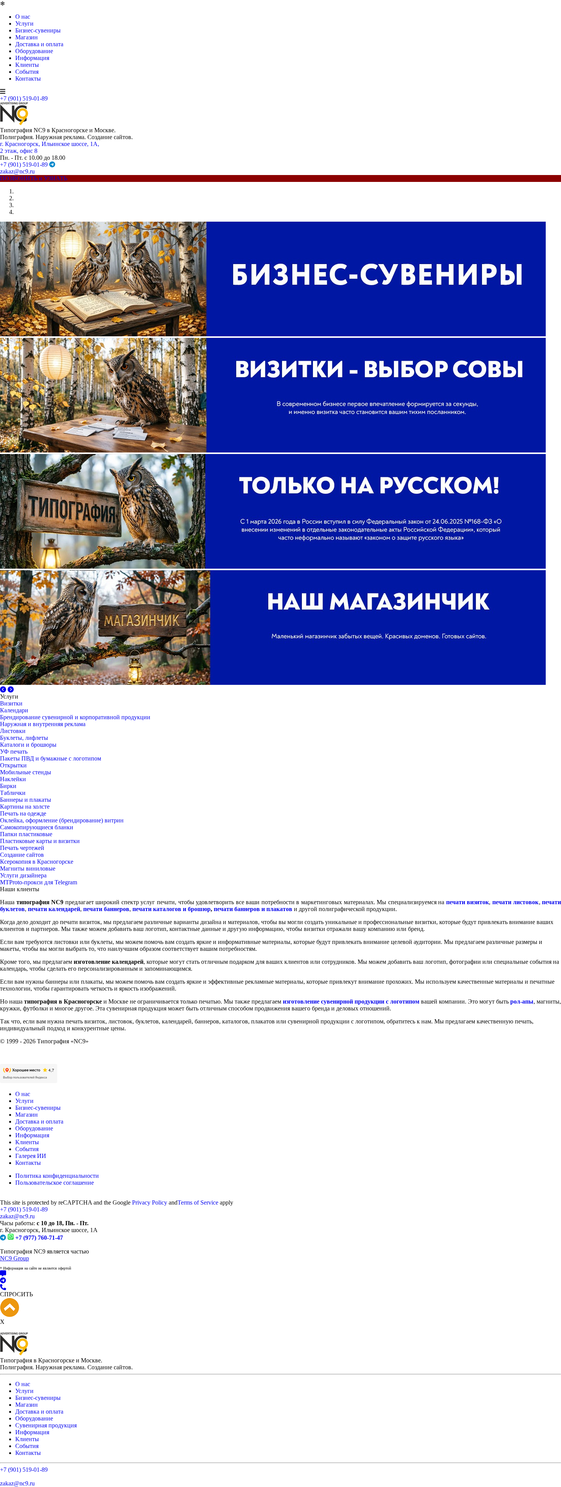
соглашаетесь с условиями (230, 1451)
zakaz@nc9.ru (17, 171)
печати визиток (467, 982)
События (27, 71)
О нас (22, 16)
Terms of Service (197, 1282)
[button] (4, 689)
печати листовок (515, 982)
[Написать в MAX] (280, 1353)
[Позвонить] (280, 1367)
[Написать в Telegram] (280, 1360)
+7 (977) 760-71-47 (39, 1317)
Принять (290, 1474)
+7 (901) (24, 1289)
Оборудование (34, 51)
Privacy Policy (149, 1282)
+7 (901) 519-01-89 (24, 98)
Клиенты (27, 65)
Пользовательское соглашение (54, 1262)
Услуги (24, 23)
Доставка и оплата (39, 44)
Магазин (26, 37)
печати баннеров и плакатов (253, 989)
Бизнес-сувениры (38, 30)
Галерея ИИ (30, 1235)
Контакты (28, 78)
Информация (32, 58)
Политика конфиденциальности (57, 1255)
